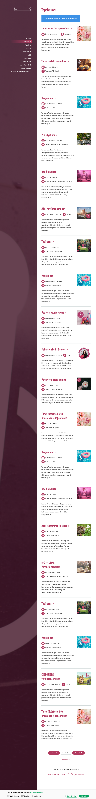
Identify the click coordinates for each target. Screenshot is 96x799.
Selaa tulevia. (73, 18)
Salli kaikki (84, 796)
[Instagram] (72, 774)
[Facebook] (68, 774)
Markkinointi (37, 796)
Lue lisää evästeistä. (36, 792)
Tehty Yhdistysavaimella (79, 774)
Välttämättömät (14, 796)
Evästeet (62, 774)
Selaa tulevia (66, 760)
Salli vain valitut (71, 796)
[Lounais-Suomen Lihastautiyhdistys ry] (18, 23)
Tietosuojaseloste (53, 774)
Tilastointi (26, 796)
